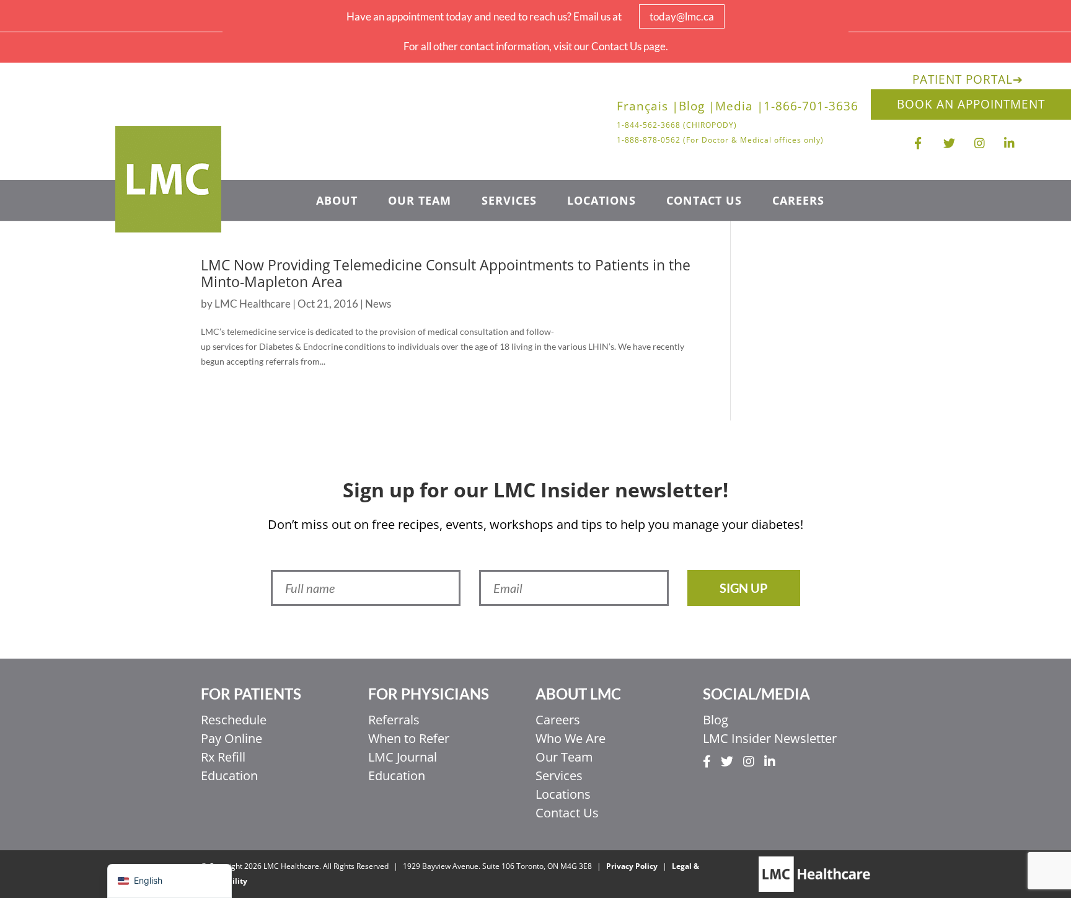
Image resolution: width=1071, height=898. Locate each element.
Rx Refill (223, 757)
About (337, 202)
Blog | (697, 108)
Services (509, 202)
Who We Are (571, 738)
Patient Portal (967, 79)
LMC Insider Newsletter (770, 738)
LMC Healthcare (252, 303)
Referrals (394, 719)
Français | (648, 108)
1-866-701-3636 (811, 108)
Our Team (419, 202)
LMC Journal (402, 757)
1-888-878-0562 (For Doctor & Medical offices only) (720, 140)
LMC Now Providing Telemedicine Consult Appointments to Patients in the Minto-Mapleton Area (445, 273)
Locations (601, 202)
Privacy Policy (632, 866)
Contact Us (704, 202)
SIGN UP (744, 587)
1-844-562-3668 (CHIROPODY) (677, 125)
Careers (798, 202)
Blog (715, 719)
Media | (739, 108)
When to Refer (408, 738)
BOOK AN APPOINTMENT (971, 104)
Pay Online (231, 738)
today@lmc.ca (682, 16)
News (378, 303)
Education (229, 775)
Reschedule (234, 719)
